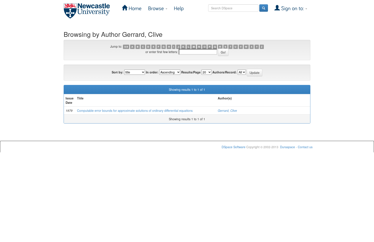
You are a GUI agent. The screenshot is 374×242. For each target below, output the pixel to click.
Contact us (305, 147)
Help (179, 8)
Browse (156, 8)
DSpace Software (233, 147)
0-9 (126, 46)
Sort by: (117, 72)
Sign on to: (292, 8)
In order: (152, 72)
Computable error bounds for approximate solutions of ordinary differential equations (135, 110)
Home (134, 8)
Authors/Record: (224, 72)
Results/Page (191, 72)
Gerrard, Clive (227, 110)
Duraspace (287, 147)
